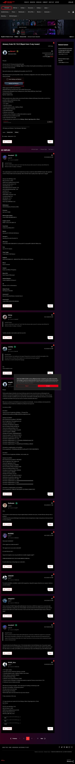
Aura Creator (61, 54)
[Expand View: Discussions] (34, 8)
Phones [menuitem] (13, 12)
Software (16, 36)
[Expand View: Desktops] (42, 8)
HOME (10, 747)
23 (37, 738)
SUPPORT (57, 2)
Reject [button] (26, 386)
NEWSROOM (15, 747)
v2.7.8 (14, 136)
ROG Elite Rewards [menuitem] (13, 16)
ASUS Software (61, 62)
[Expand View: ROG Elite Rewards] (18, 16)
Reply (50, 141)
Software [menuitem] (23, 7)
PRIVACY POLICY (47, 751)
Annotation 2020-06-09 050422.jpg (11, 716)
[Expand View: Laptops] (48, 8)
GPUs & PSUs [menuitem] (31, 12)
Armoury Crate (23, 36)
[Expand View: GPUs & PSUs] (34, 12)
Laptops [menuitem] (46, 7)
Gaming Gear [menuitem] (47, 12)
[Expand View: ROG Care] (18, 8)
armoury (5, 136)
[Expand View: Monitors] (42, 12)
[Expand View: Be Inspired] (11, 7)
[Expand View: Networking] (7, 16)
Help (69, 12)
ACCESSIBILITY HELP (24, 747)
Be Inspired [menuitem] (7, 7)
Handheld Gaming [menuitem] (4, 12)
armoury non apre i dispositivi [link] (34, 36)
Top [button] (3, 760)
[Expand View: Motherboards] (25, 12)
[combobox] (37, 27)
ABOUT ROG (5, 747)
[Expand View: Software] (25, 8)
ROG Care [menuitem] (15, 7)
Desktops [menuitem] (39, 7)
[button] (4, 141)
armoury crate (10, 136)
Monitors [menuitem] (39, 12)
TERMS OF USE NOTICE (38, 751)
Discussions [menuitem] (30, 7)
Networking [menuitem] (3, 16)
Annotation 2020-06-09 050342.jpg (11, 719)
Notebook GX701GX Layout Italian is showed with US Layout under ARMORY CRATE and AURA (65, 50)
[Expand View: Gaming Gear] (50, 12)
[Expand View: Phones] (16, 12)
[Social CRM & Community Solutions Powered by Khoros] (70, 760)
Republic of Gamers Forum (7, 36)
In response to (13, 160)
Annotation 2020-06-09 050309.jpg (11, 723)
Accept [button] (48, 386)
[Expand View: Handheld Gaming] (9, 12)
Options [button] (71, 36)
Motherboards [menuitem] (21, 12)
